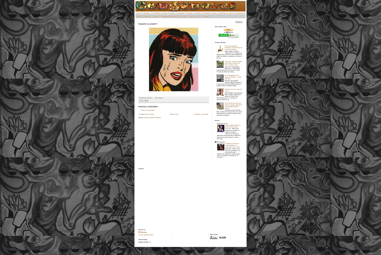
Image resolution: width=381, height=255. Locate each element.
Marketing (239, 13)
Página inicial (174, 114)
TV (199, 16)
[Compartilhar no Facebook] (146, 101)
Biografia (181, 13)
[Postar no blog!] (142, 101)
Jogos (231, 13)
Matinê (139, 16)
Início (139, 13)
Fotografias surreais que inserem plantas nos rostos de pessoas (232, 145)
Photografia (221, 142)
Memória (147, 16)
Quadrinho (175, 16)
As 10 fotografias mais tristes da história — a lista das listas (233, 77)
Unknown (143, 232)
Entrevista (222, 13)
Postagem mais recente (146, 114)
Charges (190, 13)
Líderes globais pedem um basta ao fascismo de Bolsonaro (232, 126)
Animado (147, 13)
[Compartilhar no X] (144, 101)
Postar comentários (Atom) (152, 117)
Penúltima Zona (222, 123)
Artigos (172, 13)
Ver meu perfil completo (145, 235)
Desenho (160, 98)
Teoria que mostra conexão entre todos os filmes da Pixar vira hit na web (233, 63)
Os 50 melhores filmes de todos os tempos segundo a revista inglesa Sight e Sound (233, 105)
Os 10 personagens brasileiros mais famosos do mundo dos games (233, 47)
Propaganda (165, 16)
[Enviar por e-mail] (140, 101)
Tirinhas (192, 16)
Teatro (184, 16)
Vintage (205, 16)
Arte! (165, 13)
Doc (214, 13)
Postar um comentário (148, 110)
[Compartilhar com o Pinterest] (148, 101)
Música (155, 16)
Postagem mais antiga (201, 114)
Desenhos (207, 13)
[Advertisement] (190, 193)
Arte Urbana (157, 13)
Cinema (198, 13)
